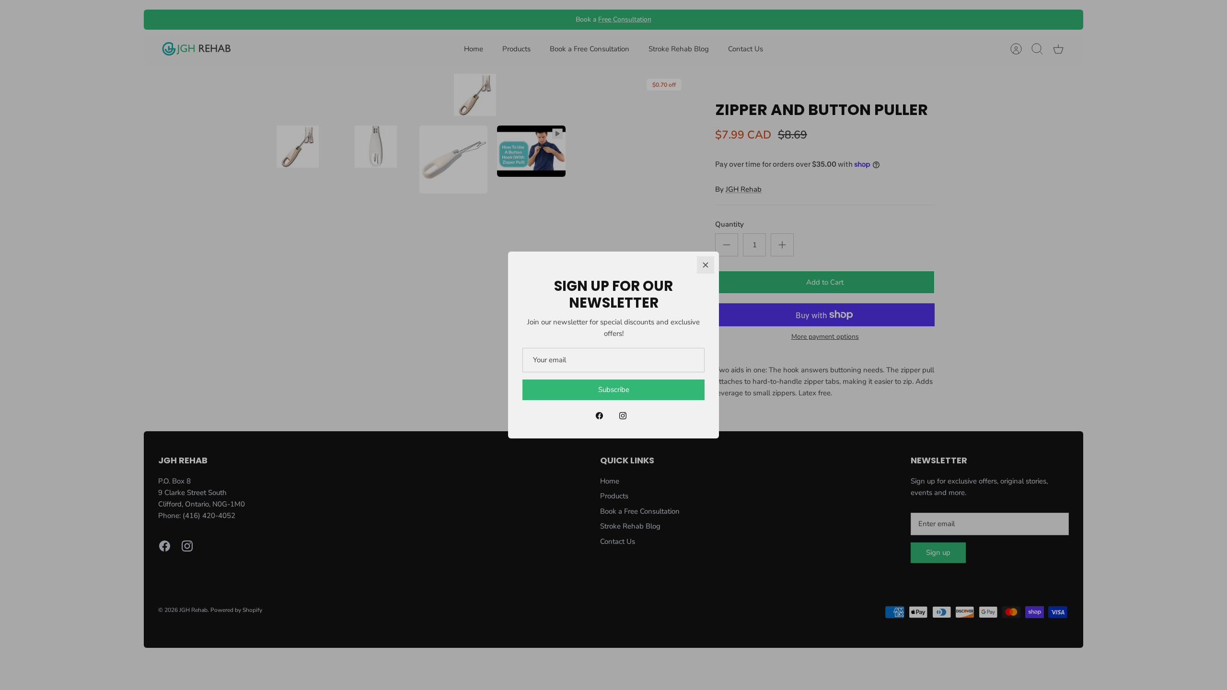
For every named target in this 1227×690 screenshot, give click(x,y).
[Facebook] (599, 415)
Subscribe (613, 389)
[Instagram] (623, 415)
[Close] (705, 265)
